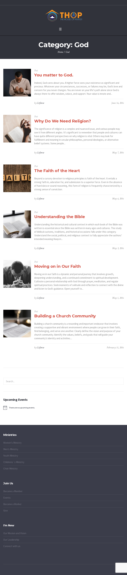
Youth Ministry (10, 455)
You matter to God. (53, 75)
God (67, 52)
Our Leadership (11, 539)
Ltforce (40, 103)
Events (7, 497)
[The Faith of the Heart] (17, 178)
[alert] (63, 408)
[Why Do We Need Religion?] (17, 128)
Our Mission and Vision (14, 533)
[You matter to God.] (17, 82)
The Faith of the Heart (57, 170)
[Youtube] (69, 571)
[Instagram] (65, 571)
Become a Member (12, 491)
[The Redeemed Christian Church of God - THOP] (63, 15)
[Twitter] (61, 571)
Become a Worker (12, 504)
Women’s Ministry (12, 442)
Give (5, 510)
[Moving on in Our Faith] (17, 274)
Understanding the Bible (59, 216)
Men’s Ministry (10, 449)
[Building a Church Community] (17, 323)
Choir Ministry (10, 468)
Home (60, 52)
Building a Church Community (65, 316)
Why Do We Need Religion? (62, 121)
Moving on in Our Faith (57, 266)
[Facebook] (58, 571)
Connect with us (11, 546)
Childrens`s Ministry (13, 462)
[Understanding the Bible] (17, 224)
